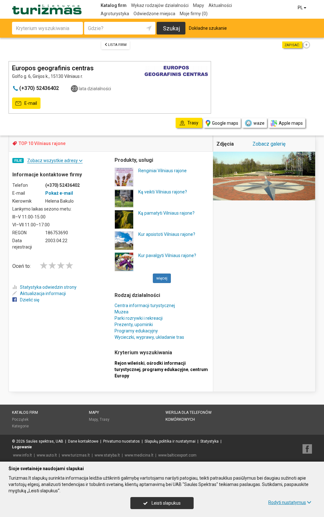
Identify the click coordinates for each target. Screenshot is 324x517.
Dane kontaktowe (83, 441)
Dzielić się (29, 299)
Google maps (225, 123)
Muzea (121, 311)
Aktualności (220, 5)
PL (301, 7)
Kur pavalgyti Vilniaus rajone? (167, 255)
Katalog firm (114, 5)
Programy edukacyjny (136, 330)
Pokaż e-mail (59, 193)
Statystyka (209, 441)
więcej (161, 278)
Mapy (198, 5)
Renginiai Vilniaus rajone (162, 170)
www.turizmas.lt (76, 455)
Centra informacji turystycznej (145, 305)
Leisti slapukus (166, 503)
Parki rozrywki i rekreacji (139, 318)
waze (259, 123)
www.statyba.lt (107, 455)
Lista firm (117, 45)
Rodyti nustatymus (287, 502)
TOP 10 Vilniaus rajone (42, 143)
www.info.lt (22, 455)
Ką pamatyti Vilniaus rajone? (166, 213)
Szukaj (171, 28)
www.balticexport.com (177, 455)
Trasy (104, 419)
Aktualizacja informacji (43, 293)
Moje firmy (194, 13)
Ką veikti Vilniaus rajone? (162, 191)
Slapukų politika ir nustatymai (170, 441)
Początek (20, 419)
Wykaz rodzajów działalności (160, 5)
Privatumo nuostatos (121, 441)
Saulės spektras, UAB (44, 441)
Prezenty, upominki (134, 324)
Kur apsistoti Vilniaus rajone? (166, 234)
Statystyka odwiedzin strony (48, 287)
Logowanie (22, 447)
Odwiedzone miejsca (154, 13)
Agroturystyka (115, 13)
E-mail (30, 103)
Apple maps (291, 123)
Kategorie (20, 426)
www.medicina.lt (139, 455)
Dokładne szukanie (208, 28)
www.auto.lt (47, 455)
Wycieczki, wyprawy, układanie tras (149, 337)
